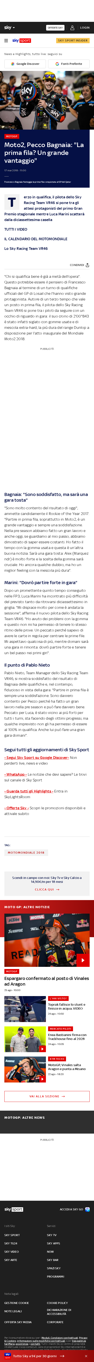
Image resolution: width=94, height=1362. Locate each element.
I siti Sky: (9, 1226)
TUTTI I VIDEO (15, 229)
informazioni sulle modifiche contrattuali (41, 1340)
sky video (11, 1251)
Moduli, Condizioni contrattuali (60, 1337)
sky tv (51, 1235)
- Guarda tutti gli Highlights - (28, 791)
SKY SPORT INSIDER (73, 40)
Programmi (55, 1276)
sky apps (53, 1243)
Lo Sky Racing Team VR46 (26, 248)
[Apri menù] (6, 40)
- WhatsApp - (15, 774)
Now (50, 1251)
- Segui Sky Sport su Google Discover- (36, 757)
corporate (55, 1322)
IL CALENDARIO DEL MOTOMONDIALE (35, 239)
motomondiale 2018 (26, 852)
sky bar (52, 1260)
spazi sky (54, 1268)
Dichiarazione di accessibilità (59, 1312)
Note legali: (11, 1293)
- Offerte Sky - (16, 808)
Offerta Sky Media (17, 1322)
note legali (13, 1311)
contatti (35, 1343)
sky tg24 (10, 1243)
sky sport (12, 1235)
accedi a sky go (71, 1209)
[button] (40, 1356)
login (85, 27)
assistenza (22, 1343)
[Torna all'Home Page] (21, 40)
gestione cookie (16, 1303)
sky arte (10, 1260)
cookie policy (57, 1303)
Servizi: (51, 1226)
